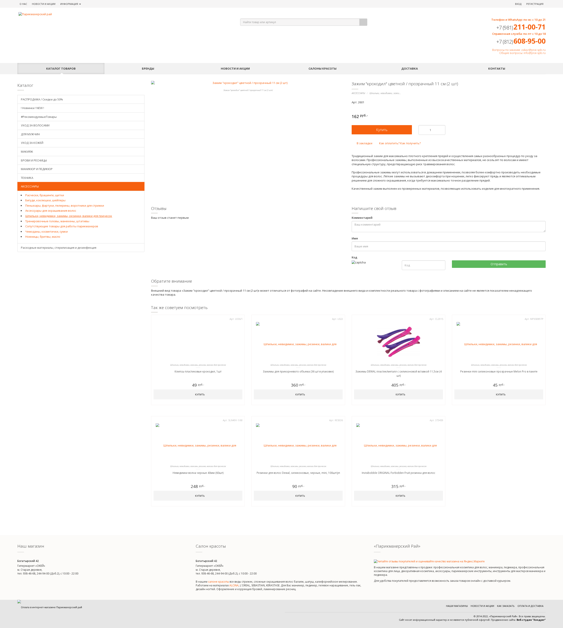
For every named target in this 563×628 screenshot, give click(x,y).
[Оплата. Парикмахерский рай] (49, 607)
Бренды (148, 68)
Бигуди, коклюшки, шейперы (45, 200)
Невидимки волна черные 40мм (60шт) (198, 473)
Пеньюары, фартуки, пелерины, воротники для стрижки (64, 205)
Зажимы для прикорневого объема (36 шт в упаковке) (298, 371)
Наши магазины (457, 606)
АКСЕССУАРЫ (358, 93)
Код (354, 257)
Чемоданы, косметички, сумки (46, 231)
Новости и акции (235, 68)
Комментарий (362, 218)
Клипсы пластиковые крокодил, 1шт (198, 371)
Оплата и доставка (530, 606)
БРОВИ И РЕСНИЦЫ (34, 160)
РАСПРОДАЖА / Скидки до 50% (42, 99)
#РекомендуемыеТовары (39, 117)
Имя (355, 238)
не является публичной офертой (470, 619)
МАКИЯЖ (27, 152)
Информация (69, 4)
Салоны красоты (322, 68)
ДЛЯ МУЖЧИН (30, 134)
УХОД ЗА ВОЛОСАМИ (35, 125)
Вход (518, 4)
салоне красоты (218, 582)
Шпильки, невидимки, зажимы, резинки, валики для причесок (68, 216)
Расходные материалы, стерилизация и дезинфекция (58, 248)
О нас (23, 4)
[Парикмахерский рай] (124, 14)
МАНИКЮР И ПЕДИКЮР (37, 169)
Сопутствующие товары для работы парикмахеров (61, 226)
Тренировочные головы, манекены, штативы (57, 221)
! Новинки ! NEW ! (32, 108)
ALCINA (234, 585)
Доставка (409, 68)
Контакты (496, 68)
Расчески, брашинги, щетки (44, 195)
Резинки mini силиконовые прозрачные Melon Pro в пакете (498, 371)
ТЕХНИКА (27, 178)
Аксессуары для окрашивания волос (50, 211)
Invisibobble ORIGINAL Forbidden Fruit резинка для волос (398, 473)
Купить (199, 394)
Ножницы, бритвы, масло (42, 237)
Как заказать (506, 606)
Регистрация (534, 4)
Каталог (61, 68)
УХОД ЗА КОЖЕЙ (32, 143)
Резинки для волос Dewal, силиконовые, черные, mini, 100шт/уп (298, 473)
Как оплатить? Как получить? (399, 143)
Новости (43, 4)
